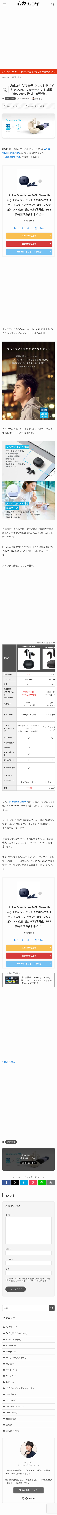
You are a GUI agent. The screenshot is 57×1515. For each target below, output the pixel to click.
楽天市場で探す (29, 243)
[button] (6, 1182)
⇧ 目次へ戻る (8, 1061)
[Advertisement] (28, 38)
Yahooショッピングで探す (29, 251)
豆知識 (9, 1424)
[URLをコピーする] (50, 1182)
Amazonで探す (29, 235)
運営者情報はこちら (28, 1490)
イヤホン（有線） (14, 1339)
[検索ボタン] (52, 4)
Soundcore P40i (12, 156)
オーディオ (11, 1351)
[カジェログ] (28, 4)
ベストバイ (11, 1400)
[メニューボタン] (4, 4)
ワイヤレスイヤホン (15, 1406)
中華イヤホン (12, 1412)
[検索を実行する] (52, 1308)
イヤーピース (12, 1345)
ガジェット (11, 1363)
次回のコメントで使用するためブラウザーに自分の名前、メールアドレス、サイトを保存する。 (29, 1279)
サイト (8, 1268)
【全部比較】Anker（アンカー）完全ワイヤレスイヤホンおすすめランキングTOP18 (36, 980)
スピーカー (11, 1381)
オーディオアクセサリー (17, 1357)
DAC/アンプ (11, 1327)
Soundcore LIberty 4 (18, 801)
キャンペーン (12, 1369)
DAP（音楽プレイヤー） (17, 1333)
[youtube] (30, 1498)
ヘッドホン (11, 1394)
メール (9, 1259)
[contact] (34, 1498)
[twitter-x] (22, 1498)
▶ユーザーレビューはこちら (29, 228)
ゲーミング (11, 1375)
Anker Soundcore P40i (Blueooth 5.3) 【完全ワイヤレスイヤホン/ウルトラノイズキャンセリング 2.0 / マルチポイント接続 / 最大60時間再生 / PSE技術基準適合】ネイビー (29, 204)
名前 (8, 1248)
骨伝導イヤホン (13, 1430)
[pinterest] (26, 1498)
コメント (10, 1215)
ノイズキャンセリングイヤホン (20, 1388)
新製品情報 (10, 98)
